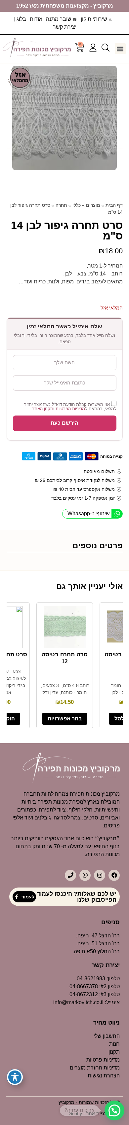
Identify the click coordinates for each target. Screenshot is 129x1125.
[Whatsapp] (85, 875)
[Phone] (70, 875)
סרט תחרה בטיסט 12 (64, 657)
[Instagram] (99, 875)
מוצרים (93, 205)
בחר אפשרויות (65, 718)
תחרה (61, 205)
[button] (120, 48)
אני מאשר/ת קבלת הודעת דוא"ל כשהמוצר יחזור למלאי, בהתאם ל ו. (70, 406)
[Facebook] (114, 875)
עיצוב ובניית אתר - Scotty (94, 1113)
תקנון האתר (42, 408)
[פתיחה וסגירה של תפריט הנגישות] (15, 1077)
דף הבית (114, 205)
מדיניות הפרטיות (70, 408)
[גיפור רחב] (64, 118)
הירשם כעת (64, 423)
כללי (76, 205)
